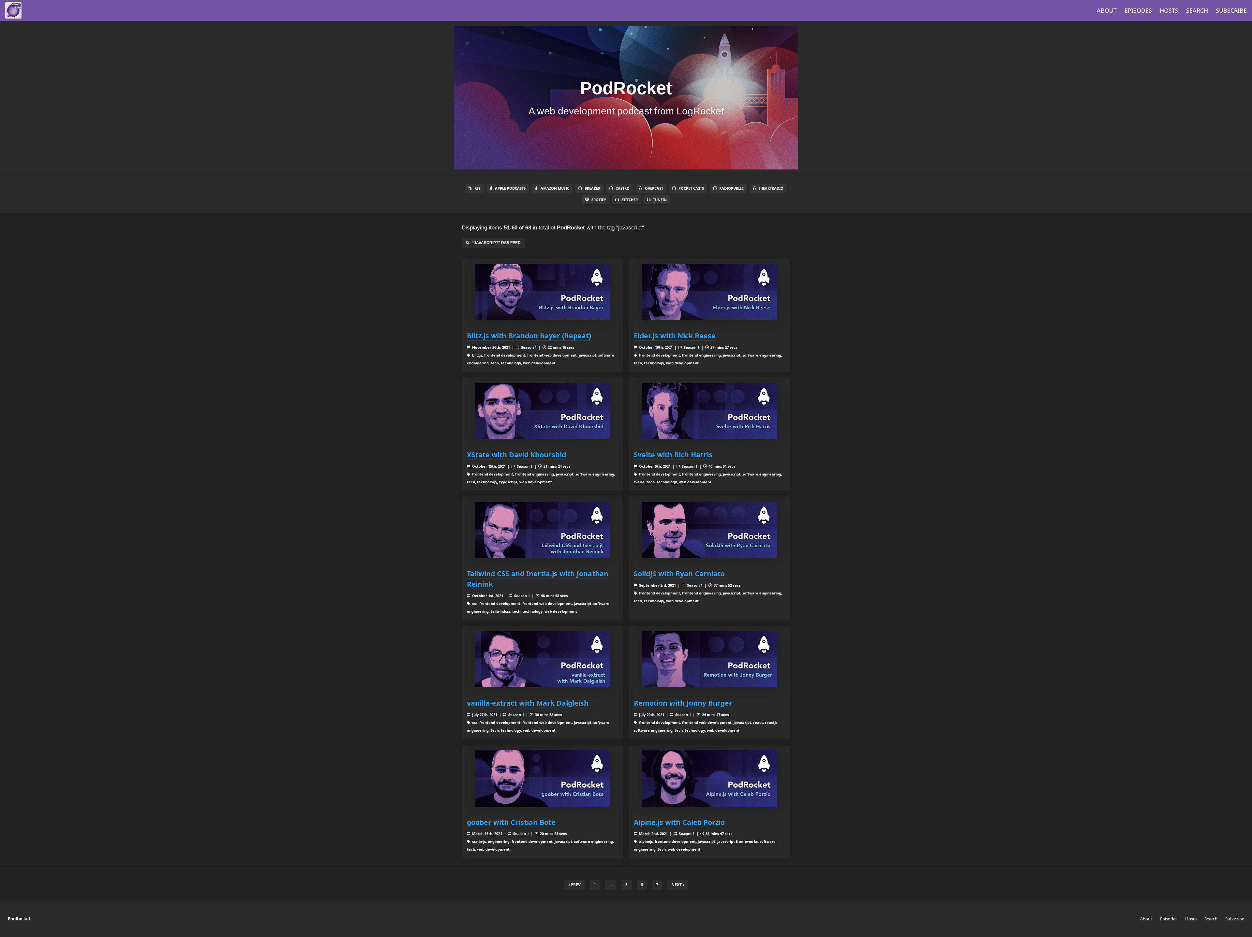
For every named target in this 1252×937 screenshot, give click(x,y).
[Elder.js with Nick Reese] (709, 292)
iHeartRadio (771, 188)
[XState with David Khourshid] (542, 411)
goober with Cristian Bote (511, 822)
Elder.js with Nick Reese (675, 335)
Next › (677, 884)
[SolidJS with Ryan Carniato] (709, 530)
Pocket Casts (691, 188)
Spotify (598, 199)
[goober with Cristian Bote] (542, 778)
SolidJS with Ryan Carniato (679, 573)
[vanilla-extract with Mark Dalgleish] (542, 659)
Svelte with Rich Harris (673, 454)
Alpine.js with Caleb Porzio (679, 822)
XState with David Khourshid (516, 454)
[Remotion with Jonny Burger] (709, 659)
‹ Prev (574, 884)
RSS (477, 188)
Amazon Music (555, 188)
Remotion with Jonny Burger (683, 703)
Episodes (1138, 10)
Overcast (654, 188)
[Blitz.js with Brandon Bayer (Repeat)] (542, 292)
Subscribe (1231, 10)
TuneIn (660, 199)
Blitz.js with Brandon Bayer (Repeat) (529, 335)
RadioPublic (731, 188)
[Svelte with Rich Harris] (709, 411)
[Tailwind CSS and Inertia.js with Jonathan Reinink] (542, 530)
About (1107, 10)
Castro (623, 188)
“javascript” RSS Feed (496, 243)
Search (1197, 10)
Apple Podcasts (510, 188)
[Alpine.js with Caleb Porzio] (709, 778)
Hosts (1169, 10)
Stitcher (629, 199)
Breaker (592, 188)
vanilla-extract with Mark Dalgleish (528, 703)
